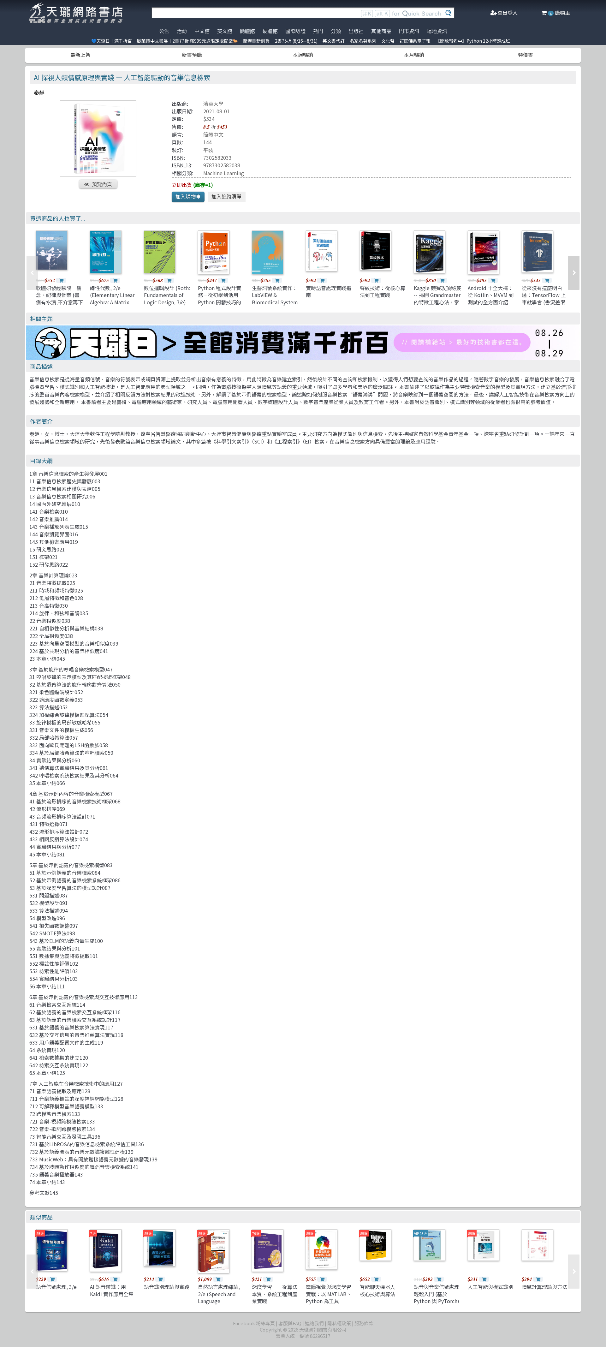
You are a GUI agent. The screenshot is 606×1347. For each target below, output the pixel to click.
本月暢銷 (414, 54)
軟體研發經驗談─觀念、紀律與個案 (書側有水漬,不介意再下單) (59, 298)
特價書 (525, 54)
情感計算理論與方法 (544, 1286)
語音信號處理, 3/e (56, 1286)
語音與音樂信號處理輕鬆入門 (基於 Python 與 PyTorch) (436, 1294)
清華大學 (213, 103)
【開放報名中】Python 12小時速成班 (473, 41)
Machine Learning (223, 173)
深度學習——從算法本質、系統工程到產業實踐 (274, 1294)
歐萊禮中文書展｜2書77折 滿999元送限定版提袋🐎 (187, 41)
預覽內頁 (102, 184)
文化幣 (388, 41)
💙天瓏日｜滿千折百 (111, 41)
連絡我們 (314, 1323)
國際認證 (295, 31)
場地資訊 (437, 31)
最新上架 (80, 54)
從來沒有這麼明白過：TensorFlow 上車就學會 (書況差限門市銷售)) (544, 298)
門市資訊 (409, 31)
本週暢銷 (303, 54)
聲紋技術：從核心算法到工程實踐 (382, 291)
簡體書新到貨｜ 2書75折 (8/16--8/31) (280, 41)
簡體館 (247, 31)
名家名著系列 (363, 41)
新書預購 (192, 54)
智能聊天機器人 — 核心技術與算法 (380, 1290)
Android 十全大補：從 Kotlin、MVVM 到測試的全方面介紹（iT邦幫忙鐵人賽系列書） (491, 302)
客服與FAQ (289, 1323)
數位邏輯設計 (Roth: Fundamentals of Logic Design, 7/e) (167, 295)
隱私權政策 (339, 1323)
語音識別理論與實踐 (166, 1286)
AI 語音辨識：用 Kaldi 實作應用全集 (112, 1290)
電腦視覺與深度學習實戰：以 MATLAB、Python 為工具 (329, 1294)
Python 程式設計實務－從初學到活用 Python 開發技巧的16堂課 (219, 298)
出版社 (356, 31)
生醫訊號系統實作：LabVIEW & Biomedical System (275, 295)
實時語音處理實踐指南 (328, 291)
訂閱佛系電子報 (415, 41)
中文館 (202, 31)
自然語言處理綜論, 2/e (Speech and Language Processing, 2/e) (219, 1297)
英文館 (224, 31)
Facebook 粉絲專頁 (254, 1323)
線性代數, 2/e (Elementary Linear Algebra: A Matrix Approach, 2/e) (112, 298)
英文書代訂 (334, 41)
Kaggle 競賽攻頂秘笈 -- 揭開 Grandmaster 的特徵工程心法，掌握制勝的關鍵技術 (437, 298)
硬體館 (270, 31)
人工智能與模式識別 (490, 1286)
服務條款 (363, 1323)
